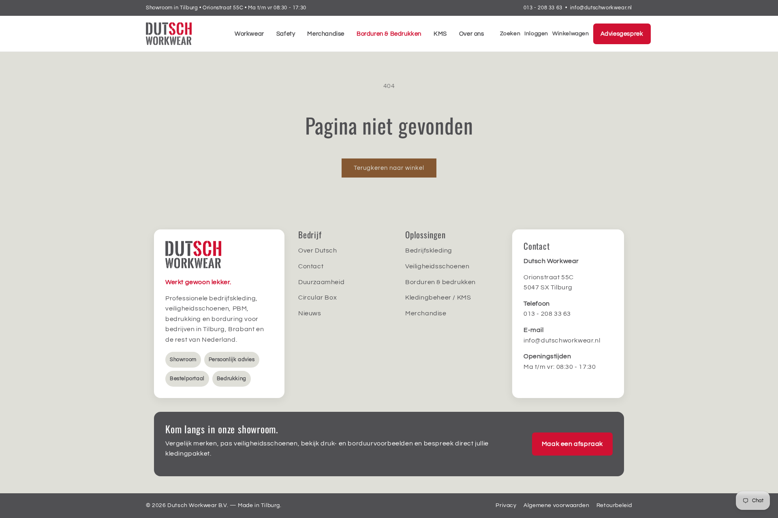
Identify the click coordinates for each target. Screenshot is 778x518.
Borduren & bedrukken (440, 282)
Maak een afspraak (572, 444)
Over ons (471, 34)
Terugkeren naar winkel (389, 168)
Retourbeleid (614, 505)
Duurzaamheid (321, 282)
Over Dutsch (317, 250)
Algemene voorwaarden (556, 505)
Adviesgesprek (622, 34)
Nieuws (309, 313)
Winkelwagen (570, 33)
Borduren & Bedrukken (389, 34)
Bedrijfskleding (428, 250)
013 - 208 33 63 (543, 8)
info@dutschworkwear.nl (601, 8)
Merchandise (325, 34)
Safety (285, 34)
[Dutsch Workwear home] (182, 33)
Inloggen (536, 33)
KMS (440, 34)
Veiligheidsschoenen (437, 266)
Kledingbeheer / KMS (438, 297)
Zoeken (510, 33)
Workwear (249, 34)
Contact (310, 266)
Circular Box (317, 297)
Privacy (506, 505)
